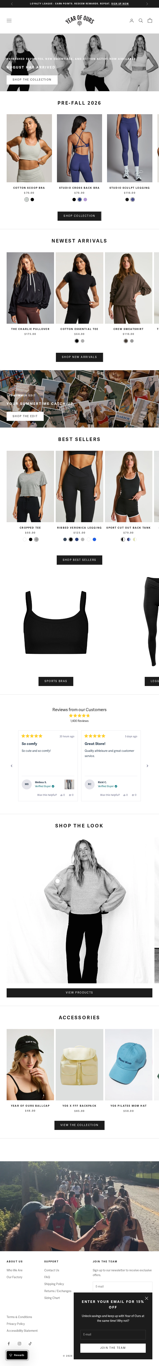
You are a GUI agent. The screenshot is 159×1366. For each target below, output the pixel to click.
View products (79, 992)
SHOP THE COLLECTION (32, 79)
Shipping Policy (54, 1284)
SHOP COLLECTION (79, 216)
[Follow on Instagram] (19, 1343)
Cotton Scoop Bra (29, 188)
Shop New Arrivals (79, 357)
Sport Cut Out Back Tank (128, 527)
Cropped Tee (30, 527)
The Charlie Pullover (30, 329)
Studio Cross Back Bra (79, 188)
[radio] (26, 199)
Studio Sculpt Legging (130, 188)
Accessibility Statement (22, 1331)
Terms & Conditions (19, 1317)
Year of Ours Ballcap (30, 1106)
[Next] (147, 766)
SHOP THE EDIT (25, 416)
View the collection (79, 1125)
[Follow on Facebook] (9, 1343)
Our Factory (14, 1277)
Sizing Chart (52, 1298)
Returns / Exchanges (57, 1291)
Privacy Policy (16, 1324)
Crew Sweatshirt (128, 329)
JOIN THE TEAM (113, 1348)
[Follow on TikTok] (30, 1343)
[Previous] (12, 766)
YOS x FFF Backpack (79, 1106)
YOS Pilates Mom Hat (129, 1106)
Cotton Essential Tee (79, 329)
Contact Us (51, 1270)
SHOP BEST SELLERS (79, 560)
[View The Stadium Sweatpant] (69, 784)
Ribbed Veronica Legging (79, 527)
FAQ (47, 1277)
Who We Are (15, 1270)
